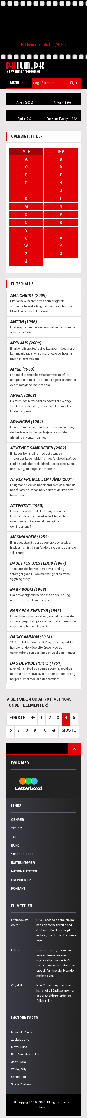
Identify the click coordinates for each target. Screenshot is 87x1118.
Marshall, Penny (21, 1032)
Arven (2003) (24, 102)
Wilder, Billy (18, 1069)
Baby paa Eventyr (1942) (62, 119)
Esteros (16, 950)
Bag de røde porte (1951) (36, 663)
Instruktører (23, 862)
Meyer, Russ (19, 1047)
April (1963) (24, 119)
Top (14, 837)
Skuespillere (23, 854)
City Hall (16, 985)
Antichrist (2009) (28, 295)
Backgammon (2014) (31, 636)
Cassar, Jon (19, 1076)
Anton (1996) (62, 102)
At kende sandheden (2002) (38, 447)
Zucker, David (20, 1039)
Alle (26, 151)
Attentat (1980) (26, 505)
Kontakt (18, 888)
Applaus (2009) (25, 342)
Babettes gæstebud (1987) (38, 563)
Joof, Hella (18, 1062)
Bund (15, 845)
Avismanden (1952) (29, 536)
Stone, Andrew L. (22, 1084)
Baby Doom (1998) (28, 589)
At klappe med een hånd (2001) (42, 479)
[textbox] (57, 83)
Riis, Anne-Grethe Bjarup (27, 1054)
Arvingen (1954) (26, 421)
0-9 (61, 151)
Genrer (17, 819)
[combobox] (56, 83)
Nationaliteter (24, 871)
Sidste (68, 730)
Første (17, 717)
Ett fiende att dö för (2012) (43, 44)
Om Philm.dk (21, 880)
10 (44, 730)
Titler (16, 828)
